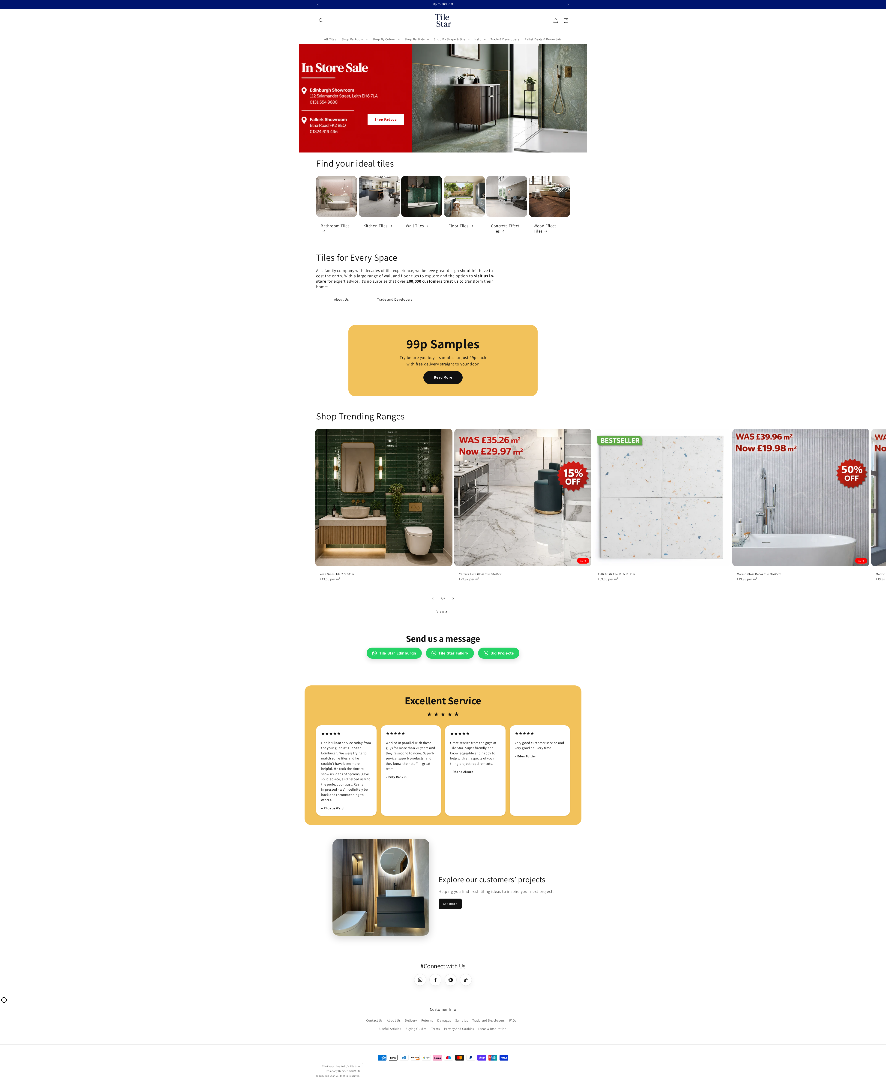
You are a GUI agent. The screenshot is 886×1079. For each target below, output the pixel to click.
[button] (321, 20)
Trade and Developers (394, 299)
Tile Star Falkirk (453, 653)
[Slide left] (433, 598)
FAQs (512, 1021)
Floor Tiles (458, 225)
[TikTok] (3, 1002)
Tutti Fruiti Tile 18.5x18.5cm (616, 574)
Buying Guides (416, 1029)
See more (450, 904)
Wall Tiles (415, 225)
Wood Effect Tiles (545, 228)
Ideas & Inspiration (492, 1029)
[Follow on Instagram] (420, 980)
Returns (427, 1021)
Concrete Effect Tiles (505, 228)
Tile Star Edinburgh (397, 653)
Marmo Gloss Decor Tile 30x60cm (759, 574)
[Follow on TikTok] (466, 980)
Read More (443, 377)
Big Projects (502, 653)
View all (443, 611)
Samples (461, 1021)
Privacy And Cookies (459, 1029)
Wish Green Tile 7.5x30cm (337, 574)
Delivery (411, 1021)
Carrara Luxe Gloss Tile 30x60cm (481, 574)
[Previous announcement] (318, 4)
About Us (341, 299)
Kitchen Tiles (375, 225)
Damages (444, 1021)
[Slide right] (453, 598)
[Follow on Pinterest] (451, 980)
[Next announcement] (568, 4)
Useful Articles (390, 1029)
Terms (435, 1029)
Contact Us (374, 1021)
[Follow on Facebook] (435, 980)
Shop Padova (385, 119)
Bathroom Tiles (335, 225)
